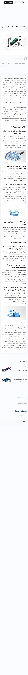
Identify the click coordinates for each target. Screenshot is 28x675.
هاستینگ (9, 114)
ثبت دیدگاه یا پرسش (20, 416)
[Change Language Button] (15, 2)
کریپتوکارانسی (22, 110)
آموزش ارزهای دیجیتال (22, 403)
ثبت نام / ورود (8, 2)
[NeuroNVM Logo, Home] (21, 2)
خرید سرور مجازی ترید (10, 91)
